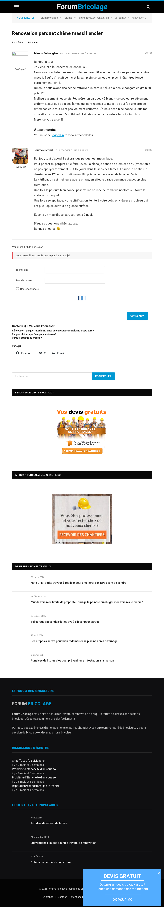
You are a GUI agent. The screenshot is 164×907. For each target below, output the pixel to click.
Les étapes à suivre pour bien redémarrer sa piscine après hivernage (74, 641)
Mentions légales (80, 896)
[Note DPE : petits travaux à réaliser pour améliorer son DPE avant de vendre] (19, 581)
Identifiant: (22, 269)
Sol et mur (120, 17)
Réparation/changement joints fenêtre (35, 785)
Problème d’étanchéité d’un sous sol (34, 769)
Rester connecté (29, 288)
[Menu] (16, 6)
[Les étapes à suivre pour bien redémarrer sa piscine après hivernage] (19, 640)
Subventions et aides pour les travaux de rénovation (63, 842)
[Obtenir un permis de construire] (19, 861)
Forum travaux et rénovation (93, 17)
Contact (62, 896)
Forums (67, 17)
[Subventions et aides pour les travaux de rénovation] (19, 841)
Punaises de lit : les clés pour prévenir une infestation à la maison (72, 660)
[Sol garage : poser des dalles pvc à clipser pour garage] (19, 620)
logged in (58, 135)
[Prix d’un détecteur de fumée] (19, 822)
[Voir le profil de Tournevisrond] (20, 163)
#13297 (148, 53)
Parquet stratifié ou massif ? (27, 337)
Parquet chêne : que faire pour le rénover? (34, 334)
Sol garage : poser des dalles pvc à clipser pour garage (65, 621)
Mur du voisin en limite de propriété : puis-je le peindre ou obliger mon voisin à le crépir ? (87, 602)
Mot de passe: (24, 280)
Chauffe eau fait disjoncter (28, 760)
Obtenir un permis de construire (51, 862)
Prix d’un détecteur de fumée (49, 823)
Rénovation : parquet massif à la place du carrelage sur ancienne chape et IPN (53, 330)
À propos (48, 896)
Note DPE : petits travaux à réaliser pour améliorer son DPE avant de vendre (78, 582)
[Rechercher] (148, 6)
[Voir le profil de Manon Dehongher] (20, 54)
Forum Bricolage (48, 17)
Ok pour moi (123, 900)
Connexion (137, 315)
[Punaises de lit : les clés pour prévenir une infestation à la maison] (19, 659)
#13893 (148, 150)
